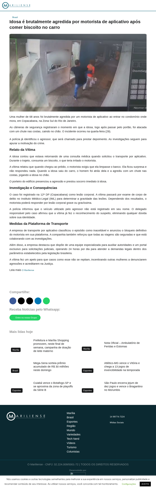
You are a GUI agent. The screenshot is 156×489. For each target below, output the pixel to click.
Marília (71, 413)
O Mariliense (28, 270)
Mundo (71, 430)
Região (71, 425)
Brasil (15, 17)
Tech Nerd (73, 438)
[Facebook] (117, 426)
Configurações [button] (129, 484)
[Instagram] (111, 426)
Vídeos (71, 443)
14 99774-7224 (117, 416)
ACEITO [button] (145, 484)
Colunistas (73, 451)
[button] (12, 300)
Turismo (71, 447)
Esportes (72, 421)
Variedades (73, 434)
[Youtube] (123, 426)
